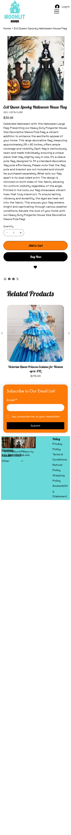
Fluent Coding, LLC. (19, 454)
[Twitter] (17, 279)
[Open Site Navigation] (57, 11)
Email (12, 400)
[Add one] (20, 232)
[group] (35, 341)
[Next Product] (69, 333)
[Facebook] (9, 279)
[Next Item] (62, 68)
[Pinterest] (13, 279)
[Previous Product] (2, 333)
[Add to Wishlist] (35, 267)
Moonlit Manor (5, 440)
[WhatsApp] (5, 279)
